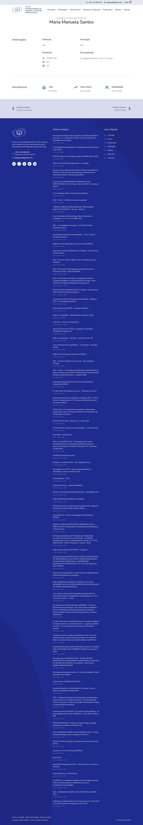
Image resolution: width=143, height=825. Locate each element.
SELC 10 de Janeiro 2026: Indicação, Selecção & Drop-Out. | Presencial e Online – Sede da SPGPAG (73, 270)
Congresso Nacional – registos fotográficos (68, 485)
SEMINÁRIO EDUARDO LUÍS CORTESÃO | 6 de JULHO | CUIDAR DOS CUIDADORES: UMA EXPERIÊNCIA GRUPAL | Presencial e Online (76, 649)
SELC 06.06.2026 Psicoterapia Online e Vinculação (71, 163)
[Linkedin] (29, 164)
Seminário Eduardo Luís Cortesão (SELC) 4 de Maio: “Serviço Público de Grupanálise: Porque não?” (74, 689)
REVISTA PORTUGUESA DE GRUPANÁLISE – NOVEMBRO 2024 (76, 492)
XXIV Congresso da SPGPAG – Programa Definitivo (70, 308)
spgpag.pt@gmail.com (114, 2)
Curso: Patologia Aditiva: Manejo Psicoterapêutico (70, 193)
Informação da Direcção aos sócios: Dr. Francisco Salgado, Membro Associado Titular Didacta (76, 673)
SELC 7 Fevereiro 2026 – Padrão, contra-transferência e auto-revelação (74, 261)
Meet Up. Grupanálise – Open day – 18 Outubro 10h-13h (73, 338)
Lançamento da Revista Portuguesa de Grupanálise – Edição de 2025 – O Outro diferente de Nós (75, 300)
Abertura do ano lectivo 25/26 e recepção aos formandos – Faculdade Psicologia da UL (73, 330)
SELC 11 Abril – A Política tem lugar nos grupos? (70, 200)
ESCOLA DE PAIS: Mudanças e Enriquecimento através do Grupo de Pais (75, 742)
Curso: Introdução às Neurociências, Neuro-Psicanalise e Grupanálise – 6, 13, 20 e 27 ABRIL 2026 (72, 217)
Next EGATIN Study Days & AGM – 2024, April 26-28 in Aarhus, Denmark (75, 765)
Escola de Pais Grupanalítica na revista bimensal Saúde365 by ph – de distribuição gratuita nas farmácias (76, 574)
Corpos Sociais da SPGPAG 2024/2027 (66, 681)
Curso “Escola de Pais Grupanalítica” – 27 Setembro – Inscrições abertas (75, 346)
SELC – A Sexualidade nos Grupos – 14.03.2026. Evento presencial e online (72, 226)
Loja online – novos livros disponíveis (66, 322)
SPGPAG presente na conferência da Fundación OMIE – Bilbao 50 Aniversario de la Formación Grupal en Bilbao (75, 507)
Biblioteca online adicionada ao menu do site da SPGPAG (73, 244)
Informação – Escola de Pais (62, 435)
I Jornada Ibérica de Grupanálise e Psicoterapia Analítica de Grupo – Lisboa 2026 (76, 148)
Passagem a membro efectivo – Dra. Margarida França (71, 462)
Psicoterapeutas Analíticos (77, 18)
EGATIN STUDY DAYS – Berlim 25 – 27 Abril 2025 (71, 421)
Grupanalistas (61, 18)
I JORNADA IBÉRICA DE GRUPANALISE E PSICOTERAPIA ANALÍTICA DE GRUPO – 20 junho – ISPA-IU (73, 208)
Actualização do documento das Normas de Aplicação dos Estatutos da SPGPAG (73, 383)
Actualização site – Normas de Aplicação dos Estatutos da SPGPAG (73, 516)
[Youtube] (35, 164)
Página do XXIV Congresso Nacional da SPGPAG (69, 354)
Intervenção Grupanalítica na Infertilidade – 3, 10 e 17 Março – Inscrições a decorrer (74, 236)
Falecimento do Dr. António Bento (65, 773)
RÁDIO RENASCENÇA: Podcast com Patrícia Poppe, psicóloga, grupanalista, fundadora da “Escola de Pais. (75, 724)
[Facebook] (14, 164)
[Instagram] (19, 164)
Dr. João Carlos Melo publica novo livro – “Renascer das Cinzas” (75, 391)
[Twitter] (24, 164)
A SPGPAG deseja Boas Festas (64, 455)
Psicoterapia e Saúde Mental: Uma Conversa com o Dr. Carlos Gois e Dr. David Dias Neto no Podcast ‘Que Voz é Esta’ (76, 802)
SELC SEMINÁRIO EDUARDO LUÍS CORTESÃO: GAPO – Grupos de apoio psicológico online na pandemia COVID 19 (75, 733)
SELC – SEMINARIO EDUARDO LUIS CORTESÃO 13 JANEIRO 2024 (75, 793)
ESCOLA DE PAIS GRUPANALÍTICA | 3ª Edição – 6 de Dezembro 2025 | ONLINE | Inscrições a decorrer (75, 291)
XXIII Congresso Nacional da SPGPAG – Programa (70, 550)
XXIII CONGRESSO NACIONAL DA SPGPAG (68, 499)
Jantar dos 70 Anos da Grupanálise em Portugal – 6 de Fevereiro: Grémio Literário (75, 252)
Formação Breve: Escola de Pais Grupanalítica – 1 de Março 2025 (75, 428)
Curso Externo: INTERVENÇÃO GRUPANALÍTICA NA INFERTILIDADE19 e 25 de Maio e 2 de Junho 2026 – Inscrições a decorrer (76, 184)
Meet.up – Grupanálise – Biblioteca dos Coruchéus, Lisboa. (73, 315)
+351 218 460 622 (95, 2)
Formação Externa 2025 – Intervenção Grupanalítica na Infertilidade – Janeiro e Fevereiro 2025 (72, 470)
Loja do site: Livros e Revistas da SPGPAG (67, 751)
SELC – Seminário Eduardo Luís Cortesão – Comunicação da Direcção (73, 362)
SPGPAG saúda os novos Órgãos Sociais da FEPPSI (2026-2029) (75, 156)
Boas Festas (57, 757)
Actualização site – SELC (61, 478)
